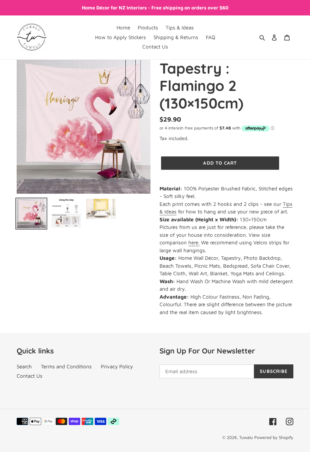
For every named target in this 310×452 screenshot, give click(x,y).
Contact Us (29, 376)
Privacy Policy (117, 366)
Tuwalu (246, 437)
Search (24, 366)
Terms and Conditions (66, 366)
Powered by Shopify (273, 437)
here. (194, 242)
